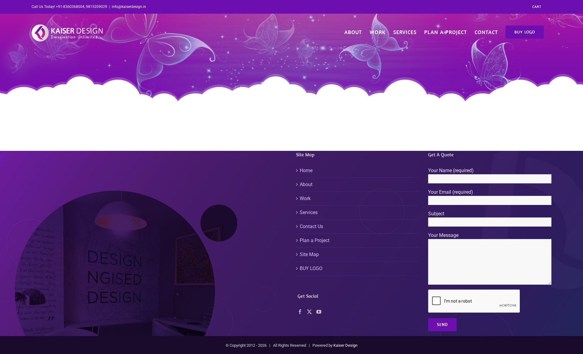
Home (306, 170)
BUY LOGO (311, 268)
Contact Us (311, 226)
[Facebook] (300, 311)
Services (309, 212)
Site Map (309, 254)
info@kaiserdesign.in (129, 7)
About (306, 184)
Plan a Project (314, 240)
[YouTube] (318, 311)
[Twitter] (309, 311)
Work (305, 198)
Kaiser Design (345, 345)
